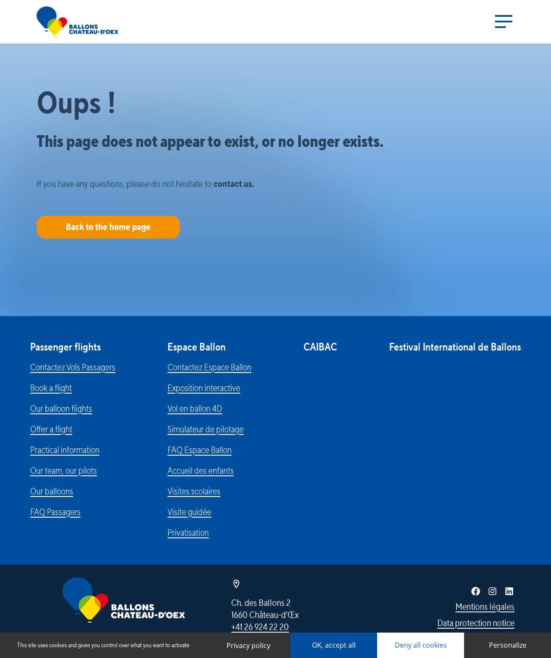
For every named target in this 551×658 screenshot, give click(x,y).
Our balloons (51, 491)
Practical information (64, 450)
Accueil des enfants (200, 471)
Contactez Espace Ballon (209, 367)
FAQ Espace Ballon (199, 450)
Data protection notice (475, 623)
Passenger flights (65, 347)
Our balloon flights (61, 409)
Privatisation (188, 533)
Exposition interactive (203, 388)
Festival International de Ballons (455, 347)
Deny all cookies (421, 645)
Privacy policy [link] (248, 645)
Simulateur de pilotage (205, 429)
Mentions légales (484, 607)
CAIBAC (320, 347)
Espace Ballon (196, 347)
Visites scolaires (193, 491)
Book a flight (51, 388)
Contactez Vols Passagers (72, 367)
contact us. (234, 184)
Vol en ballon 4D (194, 409)
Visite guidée (189, 512)
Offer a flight (51, 429)
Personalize (507, 645)
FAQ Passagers (55, 512)
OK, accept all (334, 645)
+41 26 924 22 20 (260, 627)
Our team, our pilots (63, 471)
